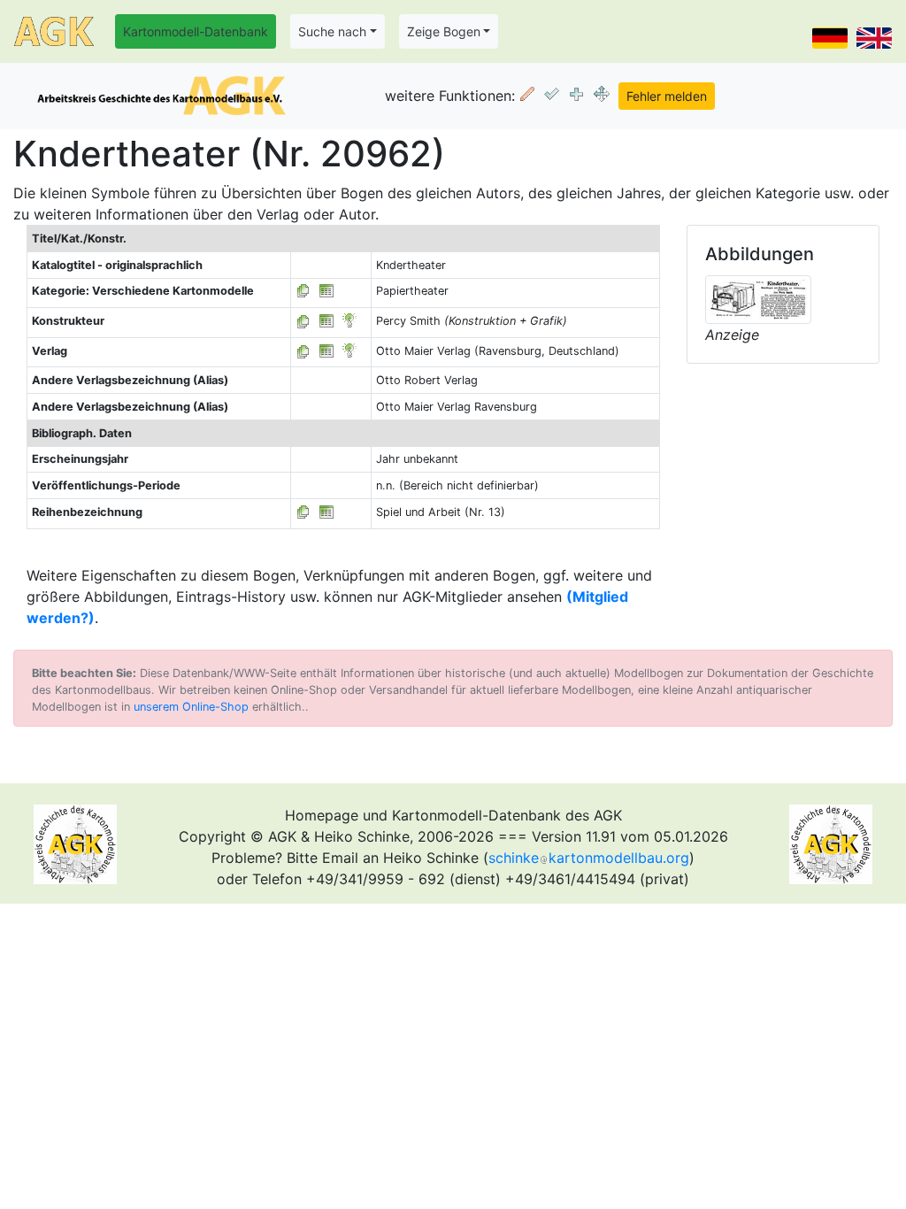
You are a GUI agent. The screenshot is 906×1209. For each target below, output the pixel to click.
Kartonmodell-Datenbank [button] (195, 31)
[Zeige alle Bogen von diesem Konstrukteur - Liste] (303, 320)
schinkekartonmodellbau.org (588, 857)
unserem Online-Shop (191, 706)
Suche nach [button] (332, 31)
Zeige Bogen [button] (443, 31)
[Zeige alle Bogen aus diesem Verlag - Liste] (303, 351)
